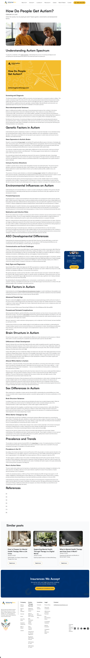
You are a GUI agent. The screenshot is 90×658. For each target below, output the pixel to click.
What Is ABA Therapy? (22, 610)
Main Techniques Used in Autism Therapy (30, 621)
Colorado (39, 604)
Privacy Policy (47, 604)
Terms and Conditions (47, 608)
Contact (69, 2)
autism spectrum (24, 54)
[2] (23, 455)
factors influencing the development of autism (29, 291)
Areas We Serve (22, 619)
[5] (26, 349)
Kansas (38, 611)
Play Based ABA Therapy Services (31, 638)
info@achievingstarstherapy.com (61, 604)
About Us (24, 2)
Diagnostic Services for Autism (30, 610)
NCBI (18, 300)
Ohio (38, 617)
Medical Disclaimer (47, 626)
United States (35, 443)
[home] (10, 2)
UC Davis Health (21, 142)
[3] (31, 268)
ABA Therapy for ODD (31, 642)
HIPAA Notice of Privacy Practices (47, 612)
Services (31, 2)
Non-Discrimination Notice (48, 618)
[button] (24, 2)
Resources (47, 2)
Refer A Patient (62, 2)
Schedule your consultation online (45, 588)
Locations (39, 2)
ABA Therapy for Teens (31, 646)
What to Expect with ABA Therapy (31, 615)
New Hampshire (39, 614)
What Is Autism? (22, 605)
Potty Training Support (30, 628)
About (21, 616)
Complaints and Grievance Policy (47, 631)
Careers (54, 2)
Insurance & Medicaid (22, 623)
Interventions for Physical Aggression (31, 633)
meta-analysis (26, 314)
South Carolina (39, 608)
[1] (35, 101)
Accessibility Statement (47, 622)
